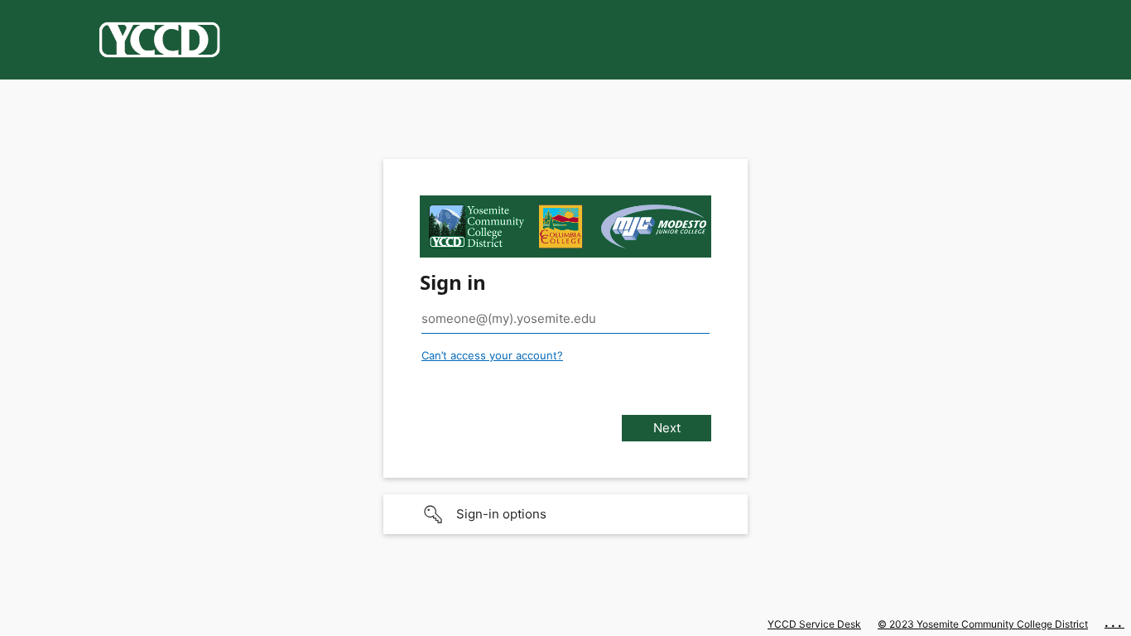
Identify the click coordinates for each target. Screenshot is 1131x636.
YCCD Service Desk (814, 624)
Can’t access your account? (492, 355)
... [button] (1114, 622)
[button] (565, 514)
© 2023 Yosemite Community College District (983, 624)
